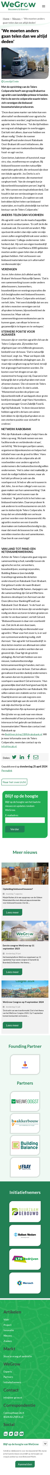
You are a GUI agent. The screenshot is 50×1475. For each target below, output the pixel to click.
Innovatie (8, 1330)
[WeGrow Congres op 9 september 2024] (25, 991)
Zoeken (7, 1341)
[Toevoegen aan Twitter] (14, 757)
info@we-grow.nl (12, 1397)
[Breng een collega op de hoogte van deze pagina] (35, 757)
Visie (6, 1319)
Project (7, 1324)
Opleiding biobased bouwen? (18, 889)
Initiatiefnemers (12, 1382)
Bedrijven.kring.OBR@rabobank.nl (23, 734)
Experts (7, 1371)
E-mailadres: (12, 815)
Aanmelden (25, 1464)
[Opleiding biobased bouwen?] (25, 878)
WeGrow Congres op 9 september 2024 (23, 1002)
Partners (8, 1376)
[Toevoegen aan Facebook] (28, 757)
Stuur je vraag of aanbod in (17, 1356)
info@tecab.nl (9, 746)
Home (6, 18)
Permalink (6, 770)
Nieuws (16, 18)
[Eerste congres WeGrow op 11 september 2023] (25, 934)
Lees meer (12, 912)
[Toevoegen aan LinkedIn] (22, 757)
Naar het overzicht (14, 782)
